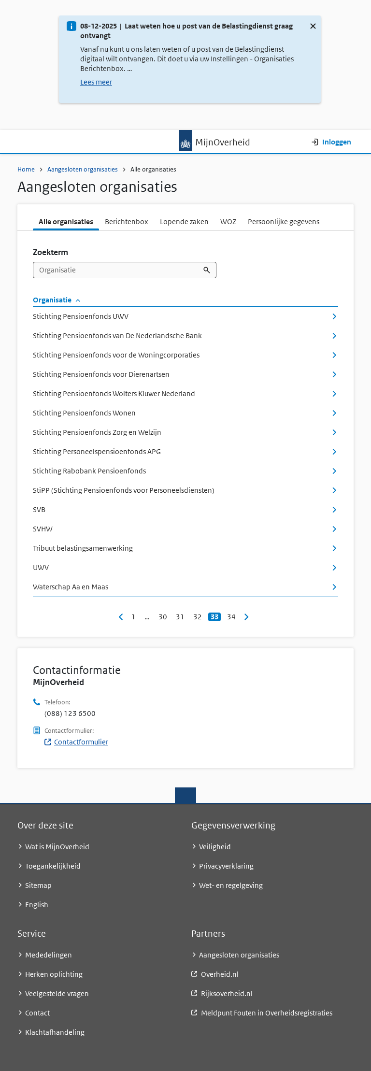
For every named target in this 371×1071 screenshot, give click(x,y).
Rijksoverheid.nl (227, 993)
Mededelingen (48, 954)
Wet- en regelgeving (231, 885)
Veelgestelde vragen (57, 993)
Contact (37, 1012)
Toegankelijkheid (53, 866)
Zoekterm (50, 252)
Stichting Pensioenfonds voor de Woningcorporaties (116, 354)
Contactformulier (81, 741)
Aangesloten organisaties (82, 169)
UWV (41, 567)
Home (26, 169)
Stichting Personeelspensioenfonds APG (97, 451)
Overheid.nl (220, 974)
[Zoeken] (208, 270)
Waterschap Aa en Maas (70, 586)
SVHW (43, 528)
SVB (39, 509)
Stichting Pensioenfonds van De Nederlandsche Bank (117, 335)
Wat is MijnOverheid (57, 846)
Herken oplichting (54, 974)
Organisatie (53, 299)
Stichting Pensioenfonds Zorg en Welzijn (97, 432)
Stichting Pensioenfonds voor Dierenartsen (101, 374)
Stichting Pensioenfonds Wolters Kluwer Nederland (114, 393)
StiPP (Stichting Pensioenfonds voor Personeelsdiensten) (123, 490)
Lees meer (96, 81)
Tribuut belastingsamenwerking (83, 548)
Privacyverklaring (226, 866)
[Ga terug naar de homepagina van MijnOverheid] (185, 140)
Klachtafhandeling (55, 1032)
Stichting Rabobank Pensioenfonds (89, 470)
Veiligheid (215, 846)
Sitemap (38, 885)
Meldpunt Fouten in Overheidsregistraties (266, 1012)
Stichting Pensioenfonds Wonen (84, 412)
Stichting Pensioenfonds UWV (80, 316)
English (36, 904)
